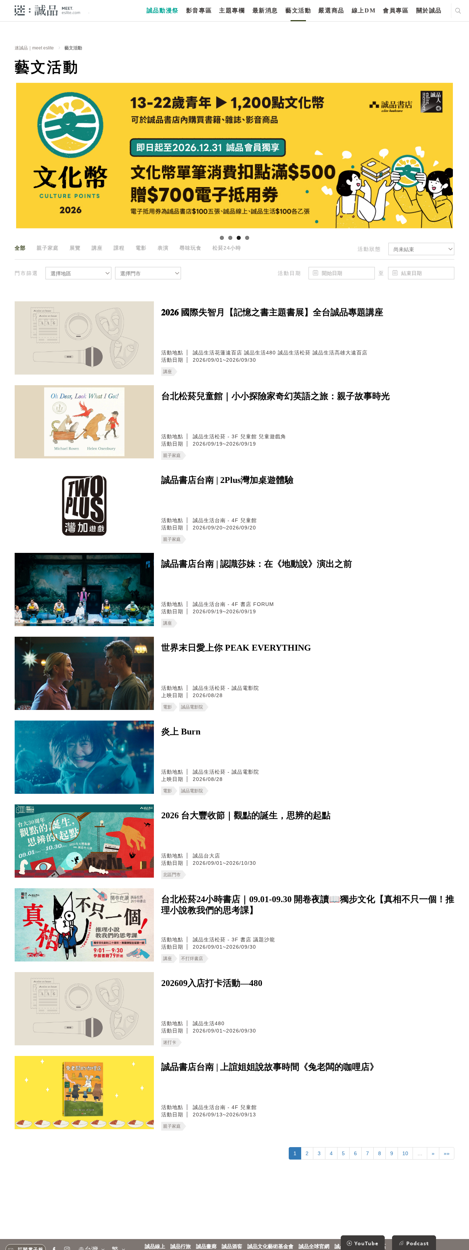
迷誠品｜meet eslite (34, 48)
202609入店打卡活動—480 (211, 983)
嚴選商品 (331, 10)
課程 (119, 248)
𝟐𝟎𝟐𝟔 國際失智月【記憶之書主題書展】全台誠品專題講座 (272, 312)
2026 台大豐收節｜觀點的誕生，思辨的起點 (245, 815)
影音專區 (199, 10)
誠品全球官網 (314, 1246)
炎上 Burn (180, 731)
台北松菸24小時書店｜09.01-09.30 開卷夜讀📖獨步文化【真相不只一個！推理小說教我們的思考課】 (307, 904)
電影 (141, 248)
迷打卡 (169, 1042)
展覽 (75, 248)
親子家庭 (48, 248)
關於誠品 (429, 10)
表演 (163, 248)
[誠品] (47, 10)
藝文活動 (298, 10)
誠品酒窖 (232, 1246)
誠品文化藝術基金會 (270, 1246)
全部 (20, 248)
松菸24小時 (227, 248)
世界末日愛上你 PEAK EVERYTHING (236, 647)
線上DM (364, 10)
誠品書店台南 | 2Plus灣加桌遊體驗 (227, 480)
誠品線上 (155, 1246)
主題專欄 (232, 10)
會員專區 (396, 10)
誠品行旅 (180, 1246)
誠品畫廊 (206, 1246)
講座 (97, 248)
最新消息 (265, 10)
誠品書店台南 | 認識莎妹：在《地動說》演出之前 (256, 564)
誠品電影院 (192, 707)
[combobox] (421, 249)
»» (447, 1153)
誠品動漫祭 (163, 10)
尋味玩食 (191, 248)
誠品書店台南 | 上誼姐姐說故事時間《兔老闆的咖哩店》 (269, 1067)
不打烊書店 (192, 958)
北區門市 (172, 874)
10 (405, 1153)
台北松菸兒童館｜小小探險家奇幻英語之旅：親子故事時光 (275, 396)
